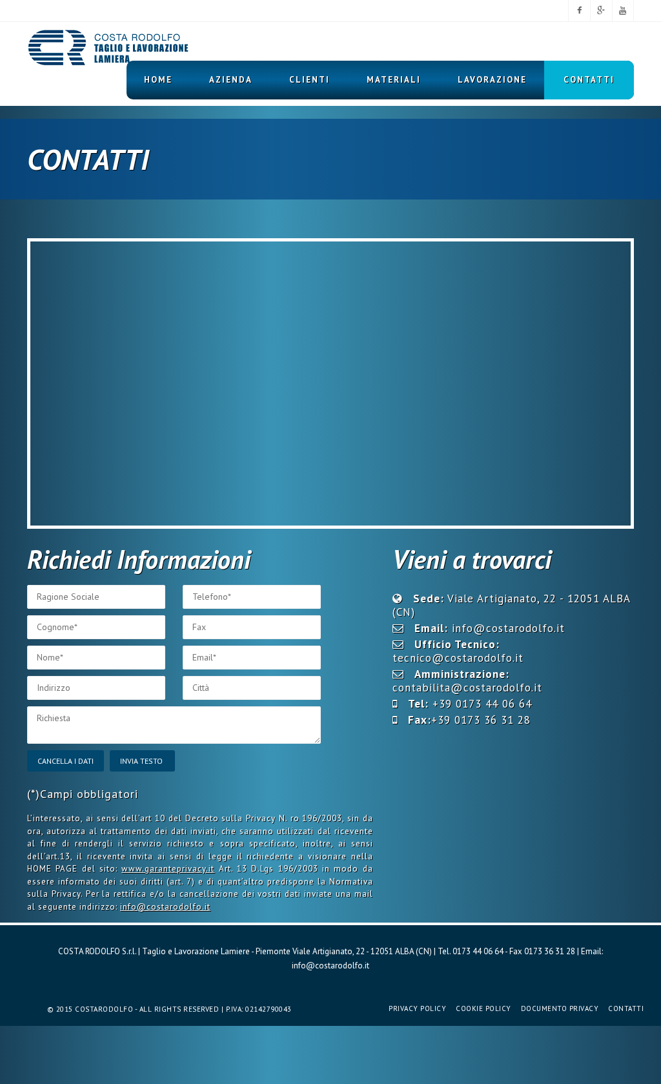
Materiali (394, 79)
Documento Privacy (560, 1008)
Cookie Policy (483, 1008)
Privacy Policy (417, 1008)
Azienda (230, 79)
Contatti (589, 79)
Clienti (309, 79)
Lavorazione (492, 79)
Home (158, 79)
